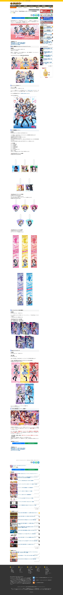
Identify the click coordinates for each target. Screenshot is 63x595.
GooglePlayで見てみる (31, 443)
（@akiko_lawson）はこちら (25, 93)
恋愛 (20, 569)
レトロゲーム (20, 7)
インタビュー (31, 5)
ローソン (38, 460)
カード (20, 571)
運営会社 (46, 573)
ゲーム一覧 (29, 568)
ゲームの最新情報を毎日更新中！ (39, 582)
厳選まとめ (37, 7)
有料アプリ (38, 570)
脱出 (20, 570)
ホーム (12, 568)
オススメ (49, 5)
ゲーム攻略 (38, 5)
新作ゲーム (43, 7)
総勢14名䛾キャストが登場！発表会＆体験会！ (18, 42)
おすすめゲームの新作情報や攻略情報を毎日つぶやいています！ (44, 577)
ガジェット (31, 7)
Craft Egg (28, 460)
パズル (20, 568)
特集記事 (25, 5)
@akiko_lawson (30, 90)
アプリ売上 (38, 571)
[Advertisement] (25, 455)
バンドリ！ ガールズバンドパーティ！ (19, 9)
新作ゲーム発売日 (30, 569)
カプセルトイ (25, 7)
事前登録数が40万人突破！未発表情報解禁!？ (18, 43)
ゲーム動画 (12, 572)
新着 (11, 569)
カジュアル (21, 572)
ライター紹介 (47, 570)
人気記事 (19, 5)
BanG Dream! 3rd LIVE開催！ (16, 44)
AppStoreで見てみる (18, 443)
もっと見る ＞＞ (37, 508)
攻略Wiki (29, 570)
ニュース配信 (47, 571)
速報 (35, 460)
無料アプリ (38, 569)
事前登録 (43, 5)
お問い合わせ (47, 568)
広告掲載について (47, 569)
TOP (10, 9)
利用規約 (46, 572)
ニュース (13, 5)
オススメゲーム (30, 572)
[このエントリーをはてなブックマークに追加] (38, 15)
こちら (19, 406)
